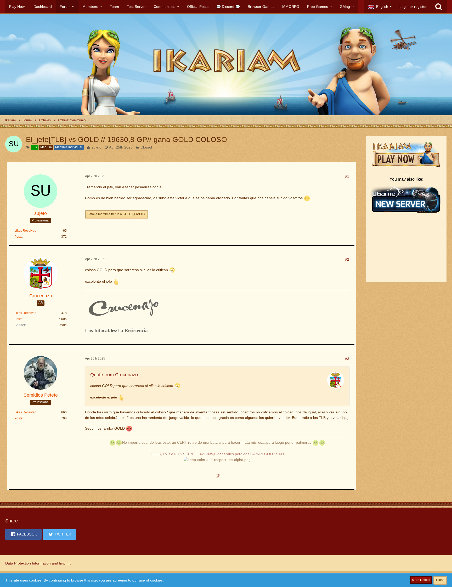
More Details (421, 580)
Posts (18, 236)
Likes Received (25, 230)
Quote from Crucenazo (114, 374)
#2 (347, 259)
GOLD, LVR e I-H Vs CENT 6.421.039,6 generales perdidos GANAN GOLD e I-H (217, 454)
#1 (347, 176)
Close (440, 580)
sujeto (96, 147)
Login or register (413, 6)
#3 (347, 359)
